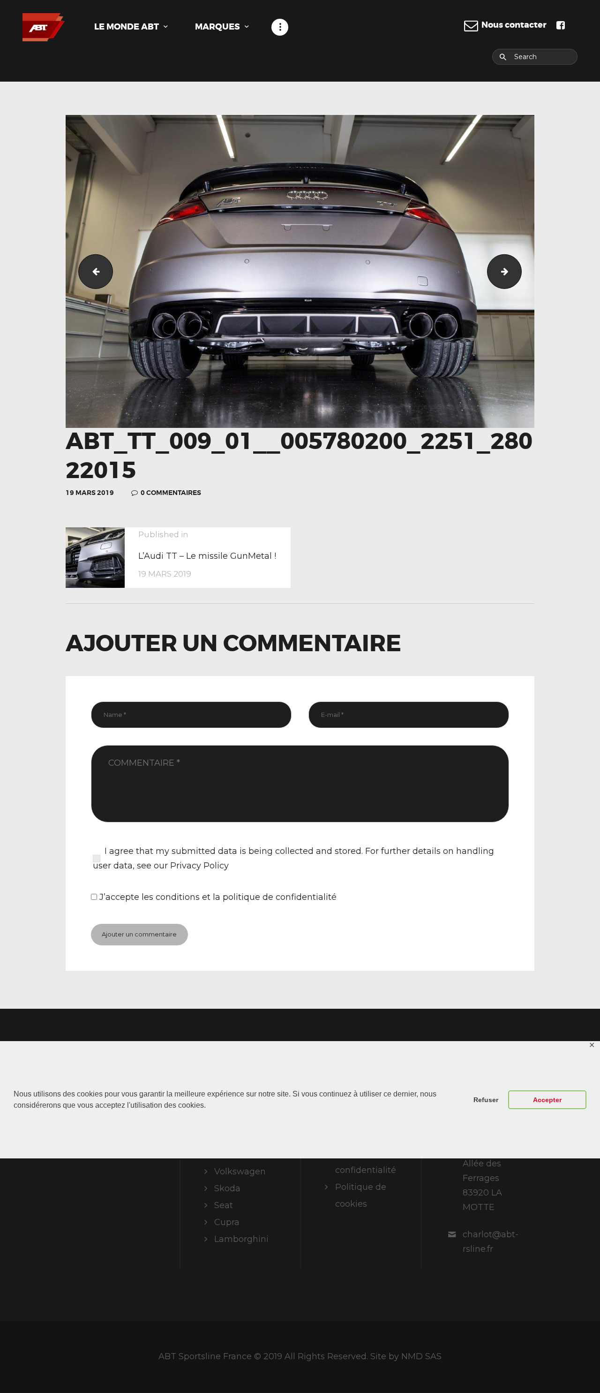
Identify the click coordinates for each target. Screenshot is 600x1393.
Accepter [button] (547, 1100)
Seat (223, 1205)
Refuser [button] (485, 1100)
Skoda (227, 1188)
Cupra (227, 1222)
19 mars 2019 (90, 492)
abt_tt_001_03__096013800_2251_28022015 (517, 271)
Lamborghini (241, 1239)
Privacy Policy (199, 865)
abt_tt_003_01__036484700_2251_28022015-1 (91, 271)
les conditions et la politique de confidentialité (239, 897)
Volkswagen (240, 1171)
